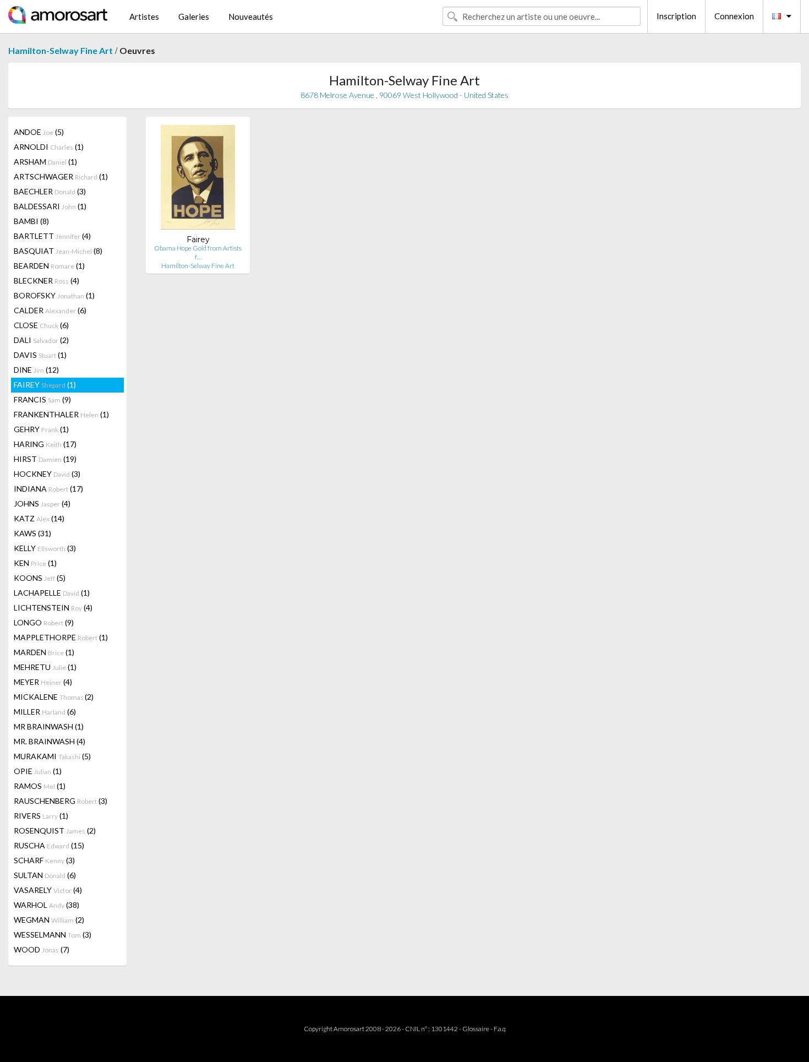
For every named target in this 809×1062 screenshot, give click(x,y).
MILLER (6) (45, 711)
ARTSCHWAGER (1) (61, 176)
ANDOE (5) (39, 132)
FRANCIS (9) (42, 399)
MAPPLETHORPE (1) (61, 637)
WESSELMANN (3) (52, 934)
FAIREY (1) (45, 384)
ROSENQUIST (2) (55, 830)
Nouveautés (250, 16)
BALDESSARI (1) (50, 206)
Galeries (193, 16)
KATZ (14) (39, 518)
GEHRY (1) (41, 429)
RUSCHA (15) (49, 845)
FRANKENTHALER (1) (61, 414)
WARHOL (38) (46, 904)
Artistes (144, 16)
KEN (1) (35, 563)
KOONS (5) (39, 577)
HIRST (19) (45, 459)
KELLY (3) (45, 548)
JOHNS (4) (42, 503)
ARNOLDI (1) (49, 146)
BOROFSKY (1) (54, 295)
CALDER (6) (50, 310)
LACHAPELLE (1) (52, 592)
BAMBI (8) (31, 221)
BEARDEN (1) (49, 265)
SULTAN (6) (45, 875)
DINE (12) (36, 369)
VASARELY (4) (48, 890)
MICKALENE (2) (54, 696)
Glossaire (475, 1029)
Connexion (734, 16)
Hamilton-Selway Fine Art (60, 50)
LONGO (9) (44, 622)
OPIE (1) (38, 771)
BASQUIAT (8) (58, 250)
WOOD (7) (41, 949)
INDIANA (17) (48, 488)
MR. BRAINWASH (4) (49, 741)
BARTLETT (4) (52, 236)
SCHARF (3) (44, 860)
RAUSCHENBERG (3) (60, 800)
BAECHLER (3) (50, 191)
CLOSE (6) (41, 325)
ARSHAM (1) (45, 161)
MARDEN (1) (44, 652)
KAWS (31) (32, 533)
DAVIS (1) (40, 355)
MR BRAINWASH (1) (49, 726)
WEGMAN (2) (49, 919)
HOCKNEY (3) (47, 473)
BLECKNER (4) (46, 280)
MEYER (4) (43, 682)
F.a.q (500, 1029)
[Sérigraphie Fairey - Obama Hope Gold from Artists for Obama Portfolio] (198, 179)
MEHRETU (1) (45, 667)
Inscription (676, 16)
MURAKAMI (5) (52, 756)
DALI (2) (41, 340)
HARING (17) (45, 444)
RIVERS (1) (41, 815)
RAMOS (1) (39, 786)
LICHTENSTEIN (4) (53, 607)
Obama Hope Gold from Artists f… (198, 252)
